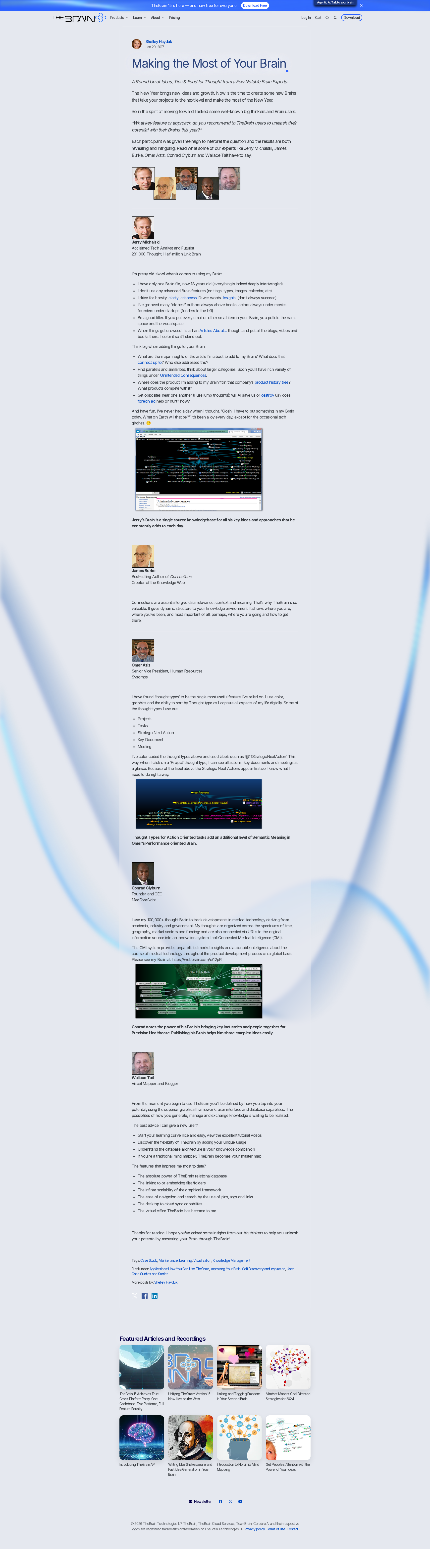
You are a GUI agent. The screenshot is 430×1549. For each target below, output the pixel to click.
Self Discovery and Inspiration (263, 1269)
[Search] (327, 18)
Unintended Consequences (183, 375)
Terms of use (275, 1529)
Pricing (174, 17)
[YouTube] (240, 1502)
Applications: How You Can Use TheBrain (179, 1269)
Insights (229, 297)
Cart (318, 17)
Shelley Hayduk (159, 41)
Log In (306, 17)
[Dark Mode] (335, 18)
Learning (185, 1260)
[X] (230, 1502)
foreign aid (146, 401)
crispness (188, 297)
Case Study (148, 1260)
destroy (267, 395)
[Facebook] (220, 1502)
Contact (292, 1529)
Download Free (255, 5)
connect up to (150, 362)
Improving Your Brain (226, 1269)
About (155, 17)
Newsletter (202, 1501)
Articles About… (213, 330)
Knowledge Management (231, 1260)
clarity (173, 297)
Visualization (202, 1260)
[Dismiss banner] (361, 5)
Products (117, 17)
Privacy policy (255, 1529)
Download (352, 17)
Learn (137, 17)
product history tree (271, 382)
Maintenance (168, 1260)
